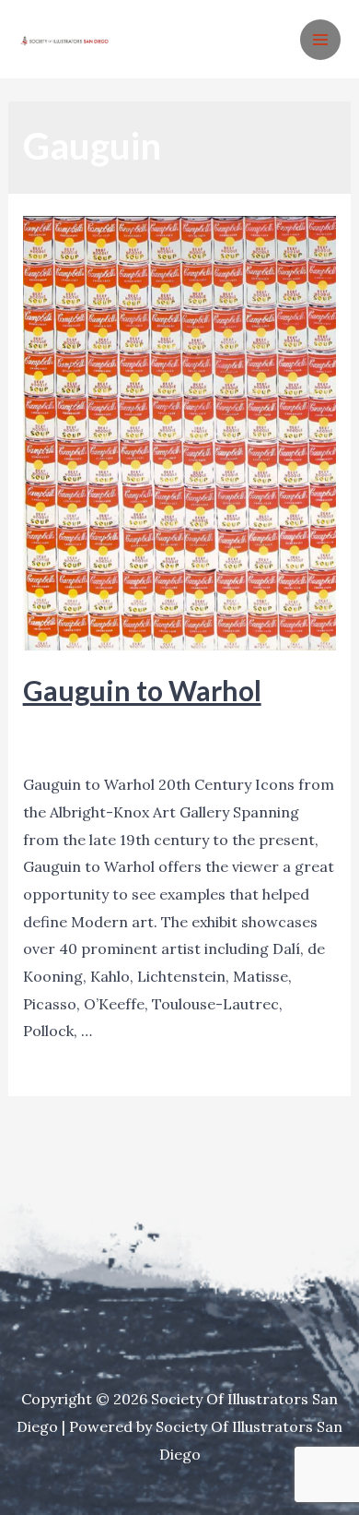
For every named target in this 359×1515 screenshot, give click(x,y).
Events (86, 724)
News (136, 724)
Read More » (67, 1060)
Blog (38, 724)
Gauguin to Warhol (142, 690)
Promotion (202, 724)
